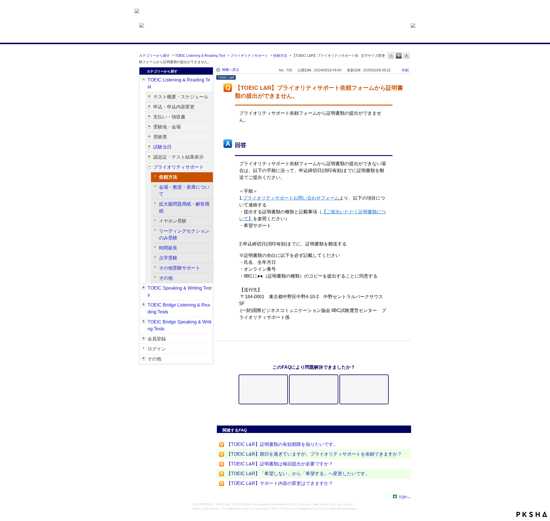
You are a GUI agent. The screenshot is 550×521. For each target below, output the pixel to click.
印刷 (405, 70)
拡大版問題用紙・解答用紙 (184, 207)
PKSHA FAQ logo (531, 514)
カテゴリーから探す (154, 56)
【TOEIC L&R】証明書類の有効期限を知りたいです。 (282, 444)
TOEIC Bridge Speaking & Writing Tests (179, 325)
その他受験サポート (179, 268)
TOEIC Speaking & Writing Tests (179, 291)
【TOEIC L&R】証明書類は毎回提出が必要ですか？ (279, 463)
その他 (166, 278)
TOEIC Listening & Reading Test (200, 56)
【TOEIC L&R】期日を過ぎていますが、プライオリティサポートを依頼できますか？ (314, 454)
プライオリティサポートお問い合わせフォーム (291, 198)
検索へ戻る (230, 70)
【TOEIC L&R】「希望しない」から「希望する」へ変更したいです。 (298, 473)
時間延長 (168, 247)
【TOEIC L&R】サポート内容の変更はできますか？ (279, 483)
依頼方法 (280, 56)
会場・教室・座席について (184, 190)
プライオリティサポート (249, 56)
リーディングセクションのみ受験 (184, 234)
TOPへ (404, 497)
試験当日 (162, 147)
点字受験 (168, 257)
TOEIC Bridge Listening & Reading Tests (179, 308)
